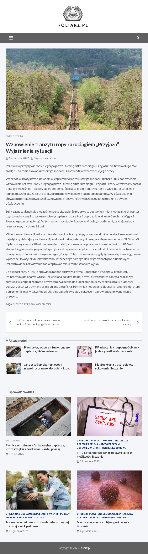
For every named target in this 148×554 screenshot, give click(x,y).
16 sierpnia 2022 (19, 158)
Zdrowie (39, 517)
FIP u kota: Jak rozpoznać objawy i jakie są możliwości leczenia (117, 349)
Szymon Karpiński (45, 158)
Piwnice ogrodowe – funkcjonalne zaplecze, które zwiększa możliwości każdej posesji (47, 351)
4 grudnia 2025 (89, 531)
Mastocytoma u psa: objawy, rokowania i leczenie (114, 366)
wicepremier (43, 304)
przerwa (18, 304)
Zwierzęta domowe (114, 448)
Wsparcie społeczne (19, 517)
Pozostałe (13, 440)
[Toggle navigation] (11, 38)
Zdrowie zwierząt (88, 448)
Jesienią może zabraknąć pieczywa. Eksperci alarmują (106, 322)
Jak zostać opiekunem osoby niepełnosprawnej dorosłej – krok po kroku (46, 368)
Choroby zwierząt (89, 440)
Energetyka (14, 136)
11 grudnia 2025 (19, 531)
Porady (65, 514)
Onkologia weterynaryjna (115, 514)
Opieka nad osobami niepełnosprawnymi (32, 514)
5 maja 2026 (16, 454)
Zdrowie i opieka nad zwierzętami (98, 444)
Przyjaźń (29, 304)
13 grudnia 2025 (90, 461)
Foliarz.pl (85, 548)
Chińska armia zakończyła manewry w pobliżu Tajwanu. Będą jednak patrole (38, 322)
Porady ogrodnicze (115, 440)
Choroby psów (86, 514)
